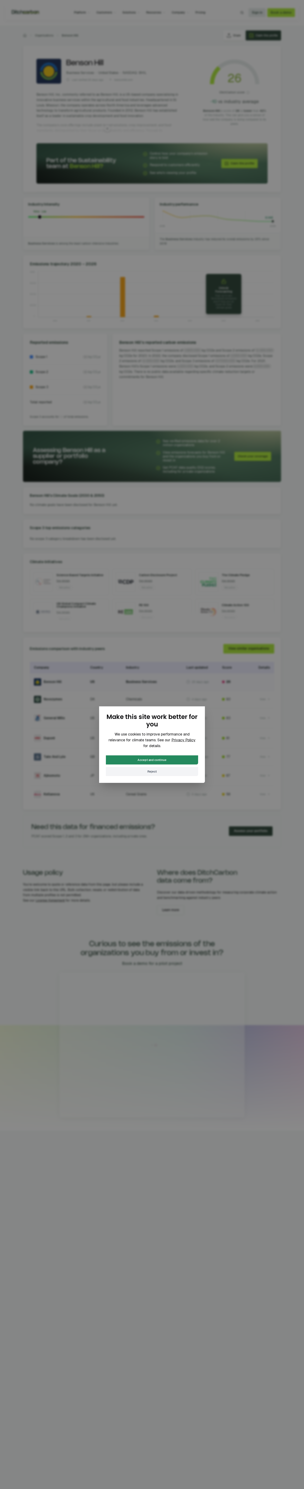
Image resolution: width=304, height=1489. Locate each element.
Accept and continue (152, 760)
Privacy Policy (183, 740)
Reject (152, 771)
